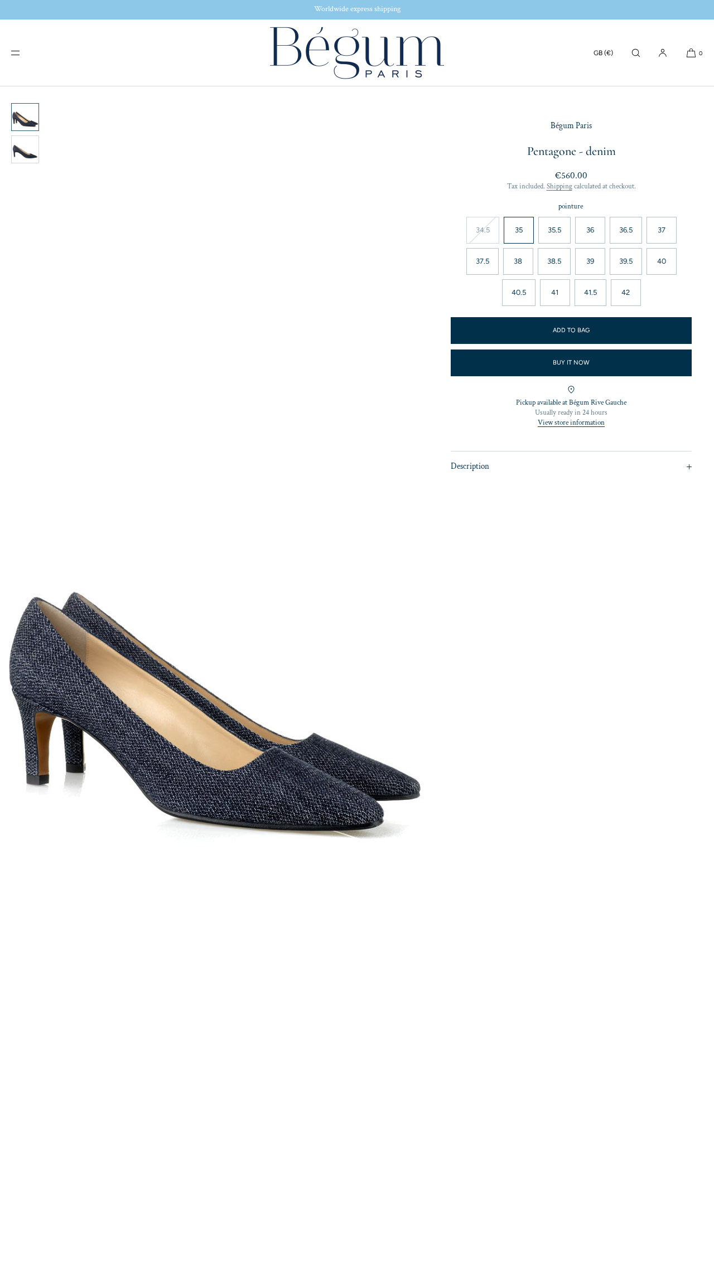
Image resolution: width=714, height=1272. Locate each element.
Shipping (559, 186)
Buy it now (571, 362)
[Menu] (24, 53)
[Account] (662, 53)
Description (470, 466)
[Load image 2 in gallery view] (25, 149)
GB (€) (603, 53)
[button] (636, 53)
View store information (571, 423)
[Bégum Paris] (357, 53)
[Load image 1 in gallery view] (25, 117)
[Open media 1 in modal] (214, 679)
